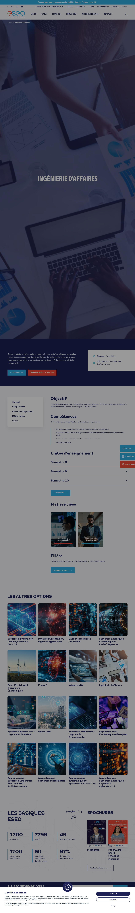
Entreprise (107, 14)
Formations (56, 14)
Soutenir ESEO (103, 6)
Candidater (15, 372)
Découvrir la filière (61, 570)
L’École (33, 14)
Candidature (80, 6)
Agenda (69, 6)
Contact (115, 6)
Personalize (113, 900)
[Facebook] (7, 6)
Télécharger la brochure (40, 372)
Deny (113, 906)
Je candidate (58, 493)
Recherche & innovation (90, 14)
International (71, 14)
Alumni (91, 6)
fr (123, 6)
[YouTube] (22, 6)
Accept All (113, 893)
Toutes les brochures (99, 868)
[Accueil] (16, 14)
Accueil (9, 23)
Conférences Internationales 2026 (49, 6)
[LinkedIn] (17, 6)
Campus (44, 14)
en (126, 6)
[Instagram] (12, 6)
